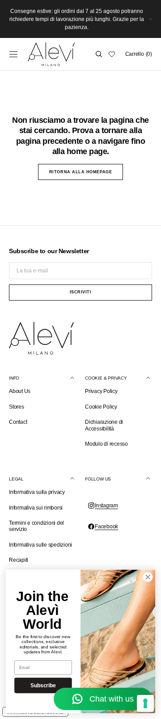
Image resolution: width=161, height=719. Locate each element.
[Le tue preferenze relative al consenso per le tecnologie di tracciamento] (145, 703)
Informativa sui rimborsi (36, 508)
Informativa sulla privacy (37, 492)
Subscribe (42, 685)
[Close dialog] (148, 577)
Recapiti (18, 560)
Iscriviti (81, 292)
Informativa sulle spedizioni (40, 545)
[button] (13, 54)
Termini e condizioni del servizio (36, 526)
